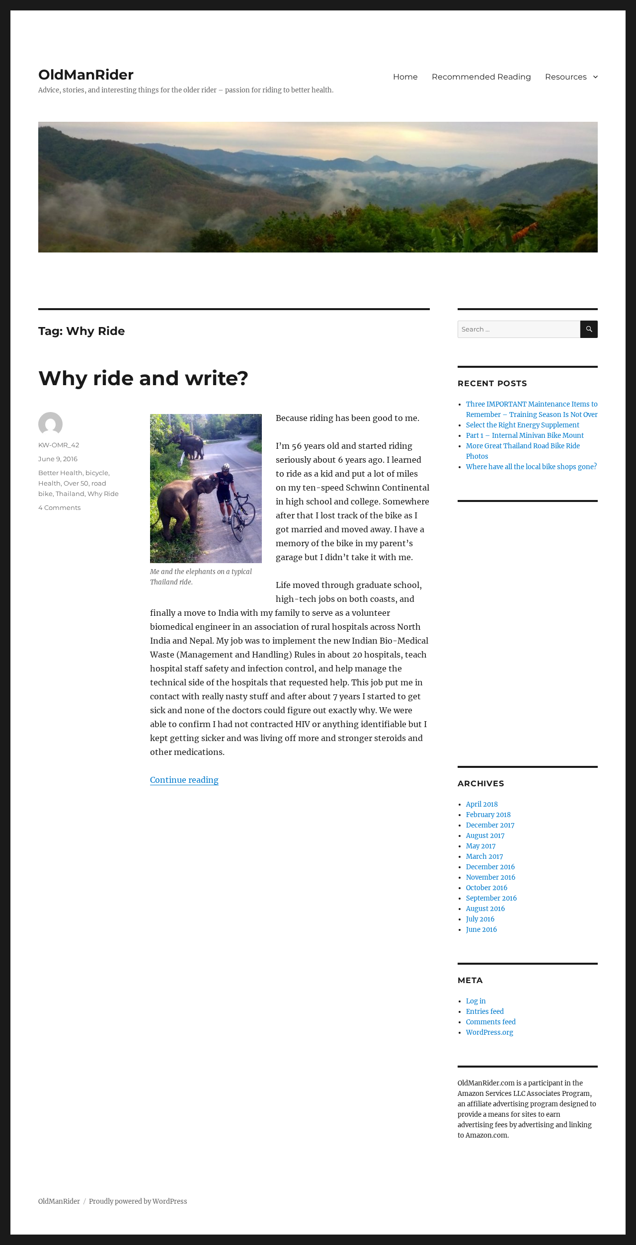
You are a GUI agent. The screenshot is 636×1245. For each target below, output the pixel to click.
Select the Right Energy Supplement (522, 425)
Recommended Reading (481, 77)
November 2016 (491, 877)
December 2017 (490, 825)
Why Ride (103, 494)
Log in (476, 1001)
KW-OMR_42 (58, 445)
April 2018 (482, 804)
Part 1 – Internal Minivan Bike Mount (525, 435)
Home (405, 77)
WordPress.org (489, 1032)
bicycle (96, 473)
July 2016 (480, 919)
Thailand (70, 494)
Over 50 (76, 483)
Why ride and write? (143, 378)
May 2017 (481, 846)
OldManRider (86, 74)
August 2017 (485, 835)
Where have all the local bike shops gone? (531, 467)
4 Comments (59, 507)
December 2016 (490, 867)
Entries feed (485, 1011)
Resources (566, 77)
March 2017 (484, 856)
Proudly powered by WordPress (138, 1201)
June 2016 (481, 929)
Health (49, 483)
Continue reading (184, 780)
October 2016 (487, 888)
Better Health (60, 473)
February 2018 (488, 815)
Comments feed (491, 1022)
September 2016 (491, 898)
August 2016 (485, 909)
